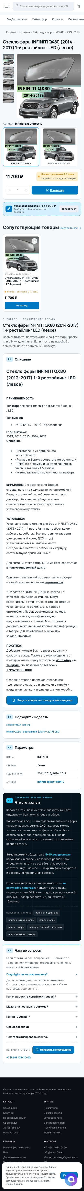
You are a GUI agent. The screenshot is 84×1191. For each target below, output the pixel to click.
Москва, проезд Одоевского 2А (60, 1159)
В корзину (57, 190)
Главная (11, 32)
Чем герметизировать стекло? (27, 1037)
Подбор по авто (17, 19)
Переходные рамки (14, 1117)
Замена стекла (53, 1112)
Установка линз (53, 1117)
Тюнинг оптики (52, 1132)
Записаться (68, 208)
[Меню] (6, 6)
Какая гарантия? (18, 1016)
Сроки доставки (17, 1026)
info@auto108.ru (53, 1152)
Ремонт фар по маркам (16, 1147)
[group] (22, 273)
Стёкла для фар (42, 32)
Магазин (24, 32)
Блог (6, 1152)
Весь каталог (11, 1132)
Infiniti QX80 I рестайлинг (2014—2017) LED (32, 731)
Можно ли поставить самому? (27, 1006)
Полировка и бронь (55, 1127)
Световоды (10, 1122)
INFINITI (59, 32)
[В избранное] (34, 241)
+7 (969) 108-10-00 (18, 1057)
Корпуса (57, 19)
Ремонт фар (51, 1107)
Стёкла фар (39, 19)
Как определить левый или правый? (31, 996)
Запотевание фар (54, 1122)
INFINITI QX (74, 32)
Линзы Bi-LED (11, 1127)
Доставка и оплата (14, 1157)
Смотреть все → (70, 228)
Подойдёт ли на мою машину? (27, 974)
